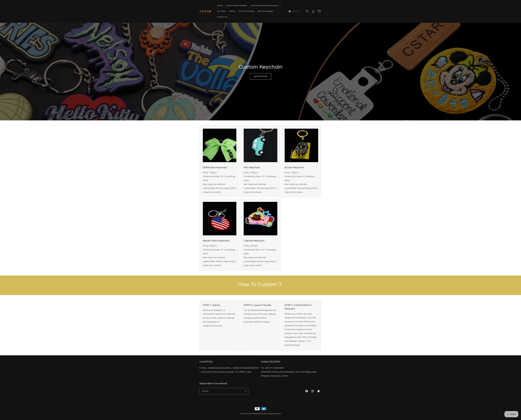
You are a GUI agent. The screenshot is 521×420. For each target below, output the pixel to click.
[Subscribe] (245, 391)
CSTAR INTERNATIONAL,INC (256, 413)
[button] (265, 5)
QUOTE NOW (260, 76)
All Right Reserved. (274, 413)
